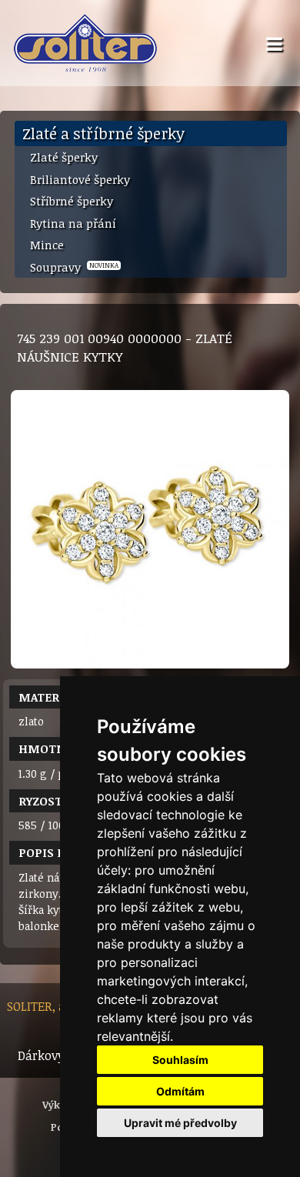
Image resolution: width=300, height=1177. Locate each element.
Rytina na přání (73, 223)
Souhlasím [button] (180, 1059)
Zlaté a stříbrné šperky (103, 133)
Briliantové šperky (80, 179)
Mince (47, 244)
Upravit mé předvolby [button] (180, 1122)
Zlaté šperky (64, 157)
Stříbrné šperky (71, 200)
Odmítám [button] (180, 1091)
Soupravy (74, 267)
